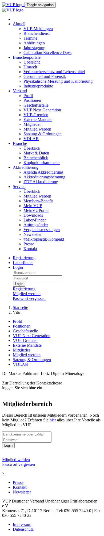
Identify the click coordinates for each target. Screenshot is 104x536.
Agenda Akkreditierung (43, 172)
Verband (20, 91)
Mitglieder (32, 124)
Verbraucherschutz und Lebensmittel (54, 71)
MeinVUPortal (36, 210)
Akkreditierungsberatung (44, 177)
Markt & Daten (36, 153)
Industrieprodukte (38, 86)
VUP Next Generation (42, 110)
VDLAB (31, 138)
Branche (20, 143)
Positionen (32, 100)
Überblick (31, 148)
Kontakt (30, 248)
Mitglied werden (37, 129)
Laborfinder (23, 262)
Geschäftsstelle (36, 105)
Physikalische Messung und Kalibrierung (58, 81)
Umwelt (30, 67)
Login (18, 267)
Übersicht (31, 62)
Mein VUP (32, 205)
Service (19, 186)
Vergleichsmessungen (41, 229)
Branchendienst (36, 33)
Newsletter (32, 234)
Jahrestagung (34, 47)
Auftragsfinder (35, 225)
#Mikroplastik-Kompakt (43, 239)
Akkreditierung (25, 167)
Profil (28, 95)
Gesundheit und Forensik (44, 76)
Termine (30, 38)
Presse (28, 244)
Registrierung (24, 258)
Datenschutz (23, 529)
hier (53, 420)
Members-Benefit (38, 201)
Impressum (22, 524)
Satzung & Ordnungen (42, 134)
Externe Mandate (37, 119)
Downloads (33, 215)
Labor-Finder (34, 220)
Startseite (20, 307)
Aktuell (19, 24)
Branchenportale (27, 57)
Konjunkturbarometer (41, 162)
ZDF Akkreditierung (40, 181)
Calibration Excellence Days (47, 52)
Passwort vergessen (29, 298)
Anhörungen (34, 43)
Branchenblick (35, 158)
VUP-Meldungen (38, 28)
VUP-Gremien (35, 114)
